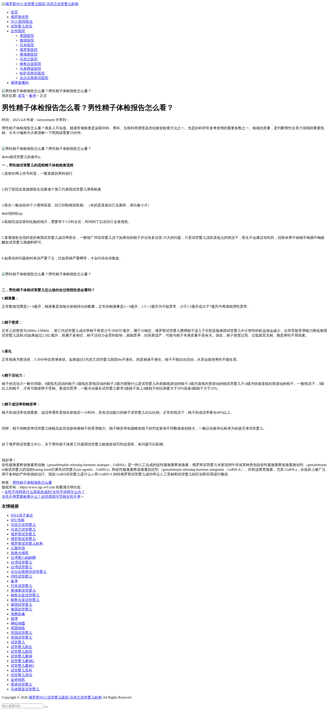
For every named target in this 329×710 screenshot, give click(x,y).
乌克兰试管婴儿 (23, 525)
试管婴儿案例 (21, 656)
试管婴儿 (18, 642)
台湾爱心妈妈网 (23, 558)
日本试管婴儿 (21, 586)
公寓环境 (18, 548)
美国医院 (27, 36)
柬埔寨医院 (29, 54)
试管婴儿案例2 (22, 661)
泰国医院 (27, 40)
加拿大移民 (20, 553)
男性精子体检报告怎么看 (32, 482)
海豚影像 (18, 614)
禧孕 (14, 619)
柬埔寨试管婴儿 (23, 590)
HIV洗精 (17, 520)
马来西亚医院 (30, 68)
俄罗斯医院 (29, 50)
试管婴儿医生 (21, 647)
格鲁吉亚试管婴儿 (25, 595)
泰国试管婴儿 (21, 604)
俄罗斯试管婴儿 (23, 534)
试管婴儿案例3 (22, 666)
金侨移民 (18, 680)
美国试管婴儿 (21, 633)
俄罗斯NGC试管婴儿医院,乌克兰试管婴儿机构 (65, 697)
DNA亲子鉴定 (22, 515)
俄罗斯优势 (20, 17)
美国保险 (18, 628)
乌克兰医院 (29, 59)
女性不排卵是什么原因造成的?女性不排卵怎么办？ (44, 492)
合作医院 (18, 31)
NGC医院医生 (22, 21)
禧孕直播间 (20, 83)
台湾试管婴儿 (21, 562)
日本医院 (27, 45)
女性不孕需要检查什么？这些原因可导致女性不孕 (41, 496)
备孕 (32, 95)
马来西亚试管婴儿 (25, 689)
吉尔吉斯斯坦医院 (34, 78)
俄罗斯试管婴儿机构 (27, 543)
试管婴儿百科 (21, 670)
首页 (14, 12)
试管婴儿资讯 (21, 26)
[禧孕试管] (40, 4)
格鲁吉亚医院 (30, 64)
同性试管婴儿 (21, 576)
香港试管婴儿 (21, 684)
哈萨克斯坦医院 (32, 73)
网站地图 (18, 623)
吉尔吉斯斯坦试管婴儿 (29, 572)
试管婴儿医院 (21, 651)
